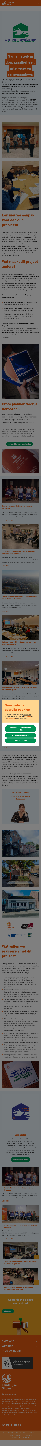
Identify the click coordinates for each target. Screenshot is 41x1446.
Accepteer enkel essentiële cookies (20, 729)
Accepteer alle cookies (20, 735)
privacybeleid (11, 718)
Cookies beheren (20, 741)
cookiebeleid (27, 716)
